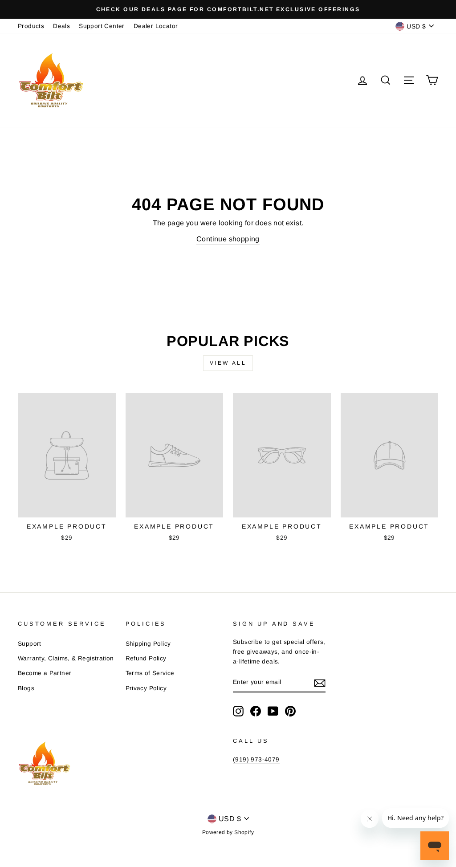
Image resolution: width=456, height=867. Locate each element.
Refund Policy (146, 658)
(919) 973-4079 (256, 759)
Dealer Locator (156, 26)
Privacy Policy (146, 688)
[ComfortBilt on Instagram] (238, 711)
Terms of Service (150, 673)
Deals (61, 26)
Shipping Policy (148, 643)
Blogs (26, 688)
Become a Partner (44, 673)
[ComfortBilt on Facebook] (255, 711)
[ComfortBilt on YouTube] (273, 711)
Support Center (102, 26)
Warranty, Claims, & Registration (66, 658)
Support (29, 643)
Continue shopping (228, 239)
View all (228, 363)
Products (31, 26)
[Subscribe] (320, 682)
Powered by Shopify (228, 832)
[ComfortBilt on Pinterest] (290, 711)
